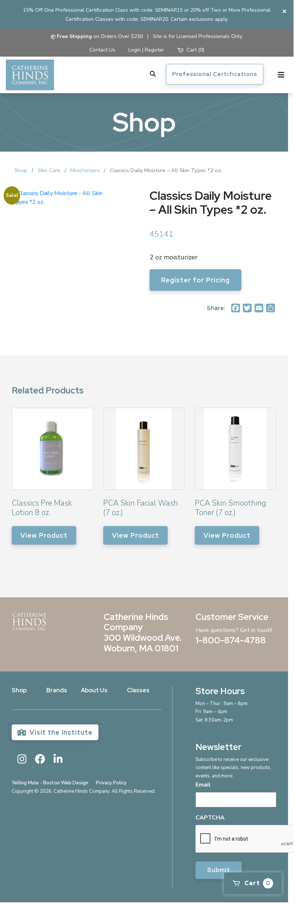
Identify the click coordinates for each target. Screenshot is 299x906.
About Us (94, 690)
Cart (257, 883)
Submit (218, 870)
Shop (21, 170)
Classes (138, 690)
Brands (56, 690)
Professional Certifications (214, 74)
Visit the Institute (60, 732)
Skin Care (49, 170)
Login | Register (146, 49)
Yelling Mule (25, 783)
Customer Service (231, 617)
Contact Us (102, 49)
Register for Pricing (195, 280)
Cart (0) (194, 49)
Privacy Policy (111, 783)
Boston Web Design (65, 783)
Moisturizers (85, 170)
